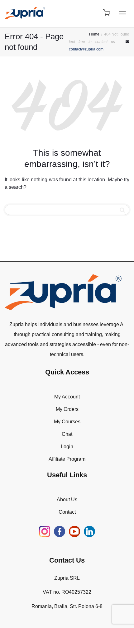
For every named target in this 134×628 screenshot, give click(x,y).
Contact (67, 512)
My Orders (67, 409)
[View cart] (106, 12)
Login (67, 446)
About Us (67, 499)
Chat (67, 434)
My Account (67, 396)
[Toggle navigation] (122, 13)
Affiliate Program (67, 459)
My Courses (67, 421)
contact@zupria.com (86, 49)
